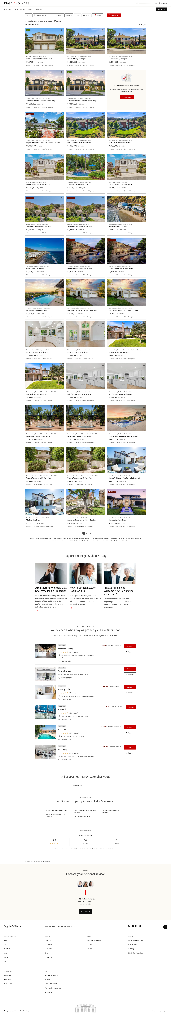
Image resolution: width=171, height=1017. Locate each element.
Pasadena (62, 749)
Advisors (39, 9)
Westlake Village (66, 648)
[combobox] (44, 15)
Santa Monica (64, 671)
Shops (30, 9)
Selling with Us (19, 9)
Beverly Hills (64, 689)
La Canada (63, 729)
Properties (7, 9)
